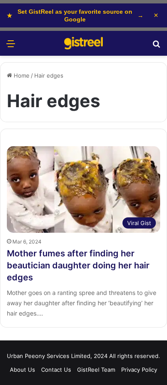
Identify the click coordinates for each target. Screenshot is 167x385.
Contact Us (56, 369)
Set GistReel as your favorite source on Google (75, 15)
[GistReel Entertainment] (83, 43)
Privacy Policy (139, 369)
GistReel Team (96, 369)
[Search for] (156, 46)
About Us (22, 369)
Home (21, 75)
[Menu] (10, 46)
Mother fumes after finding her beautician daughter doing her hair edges (78, 265)
